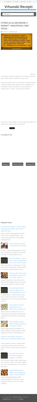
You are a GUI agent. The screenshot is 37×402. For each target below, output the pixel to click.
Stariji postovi (30, 164)
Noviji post (6, 164)
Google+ (16, 1)
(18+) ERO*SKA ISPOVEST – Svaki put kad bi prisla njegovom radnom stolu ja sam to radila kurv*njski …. (13, 229)
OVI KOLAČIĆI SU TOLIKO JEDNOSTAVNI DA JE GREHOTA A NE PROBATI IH (17, 307)
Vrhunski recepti (19, 6)
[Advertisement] (15, 62)
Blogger (21, 399)
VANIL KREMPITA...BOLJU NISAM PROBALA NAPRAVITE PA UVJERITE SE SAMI (17, 324)
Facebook (8, 1)
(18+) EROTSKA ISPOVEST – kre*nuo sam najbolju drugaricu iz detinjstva (17, 355)
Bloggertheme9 (7, 399)
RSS (29, 1)
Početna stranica (17, 164)
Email (23, 1)
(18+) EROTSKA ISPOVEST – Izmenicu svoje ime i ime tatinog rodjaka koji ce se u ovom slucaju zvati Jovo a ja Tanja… (17, 292)
